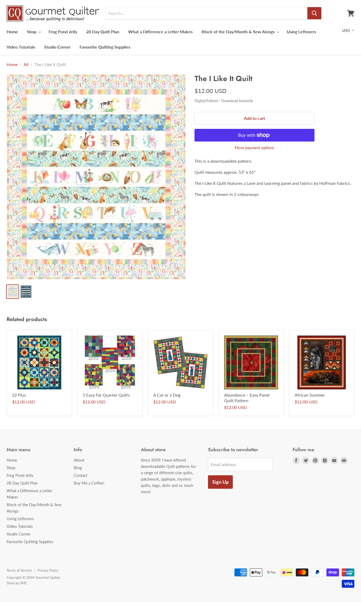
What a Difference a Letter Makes (160, 31)
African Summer (310, 394)
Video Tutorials (21, 46)
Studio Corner (57, 46)
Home (12, 31)
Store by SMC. (17, 583)
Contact (80, 475)
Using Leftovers (301, 31)
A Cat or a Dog (167, 394)
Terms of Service (19, 570)
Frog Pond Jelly (63, 31)
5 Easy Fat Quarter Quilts (106, 394)
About (79, 460)
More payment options (254, 147)
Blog (78, 467)
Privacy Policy (48, 570)
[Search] (314, 13)
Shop (32, 31)
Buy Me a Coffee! (89, 483)
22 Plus (19, 394)
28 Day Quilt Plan (102, 31)
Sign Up (220, 482)
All (26, 64)
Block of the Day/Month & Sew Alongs (239, 31)
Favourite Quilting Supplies (105, 46)
